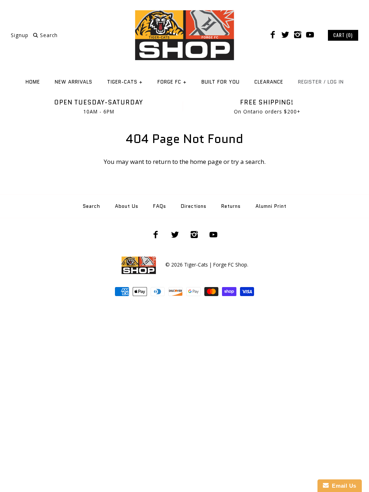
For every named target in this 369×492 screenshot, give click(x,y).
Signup (19, 35)
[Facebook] (272, 35)
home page (206, 161)
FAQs (159, 206)
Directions (193, 206)
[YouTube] (309, 35)
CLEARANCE (268, 82)
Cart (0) (343, 35)
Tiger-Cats (125, 82)
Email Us (342, 486)
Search (91, 206)
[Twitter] (285, 35)
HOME (33, 82)
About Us (126, 206)
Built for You (220, 82)
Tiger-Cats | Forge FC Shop (215, 264)
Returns (231, 206)
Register (310, 82)
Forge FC (172, 82)
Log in (336, 82)
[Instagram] (297, 35)
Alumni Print (270, 206)
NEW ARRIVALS (73, 82)
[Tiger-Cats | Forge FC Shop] (184, 12)
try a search (247, 161)
